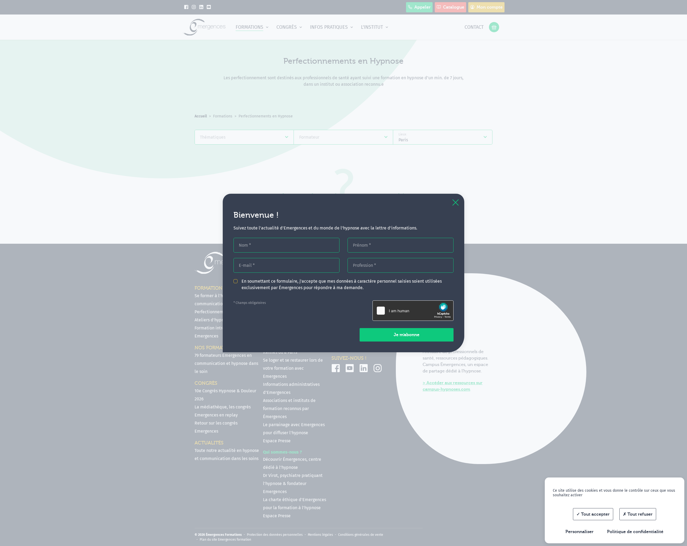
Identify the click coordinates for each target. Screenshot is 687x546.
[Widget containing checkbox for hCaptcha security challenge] (413, 310)
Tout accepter (595, 514)
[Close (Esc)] (455, 202)
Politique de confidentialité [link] (635, 531)
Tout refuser (639, 514)
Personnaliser (579, 531)
